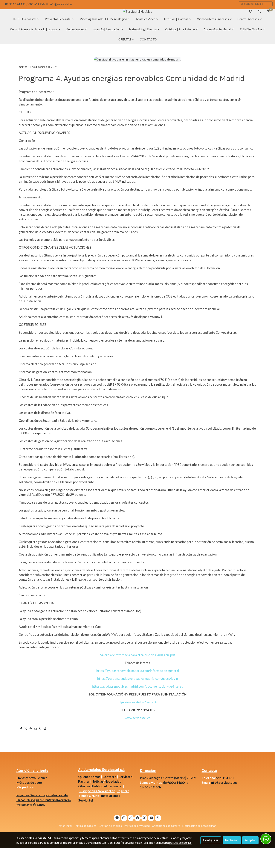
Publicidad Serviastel (107, 786)
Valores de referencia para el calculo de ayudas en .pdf (137, 655)
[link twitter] (144, 817)
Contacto (109, 777)
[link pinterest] (138, 817)
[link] (137, 11)
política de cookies (180, 842)
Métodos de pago (29, 782)
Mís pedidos (25, 787)
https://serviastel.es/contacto (137, 702)
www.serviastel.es (137, 718)
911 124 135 (17, 4)
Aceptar (250, 840)
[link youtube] (151, 817)
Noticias (97, 781)
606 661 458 (36, 4)
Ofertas (84, 786)
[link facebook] (117, 817)
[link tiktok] (131, 817)
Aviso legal (65, 825)
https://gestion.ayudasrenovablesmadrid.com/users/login (137, 678)
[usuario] (259, 11)
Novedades (113, 781)
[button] (26, 19)
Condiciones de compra (166, 825)
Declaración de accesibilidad (199, 825)
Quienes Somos (89, 777)
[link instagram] (124, 817)
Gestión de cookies (110, 825)
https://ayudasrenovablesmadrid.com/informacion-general (137, 671)
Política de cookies (85, 825)
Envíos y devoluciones (31, 778)
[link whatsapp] (158, 817)
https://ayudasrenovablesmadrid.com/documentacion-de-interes (137, 686)
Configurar (211, 840)
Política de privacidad (137, 825)
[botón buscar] (251, 11)
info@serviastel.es (61, 4)
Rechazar (231, 840)
